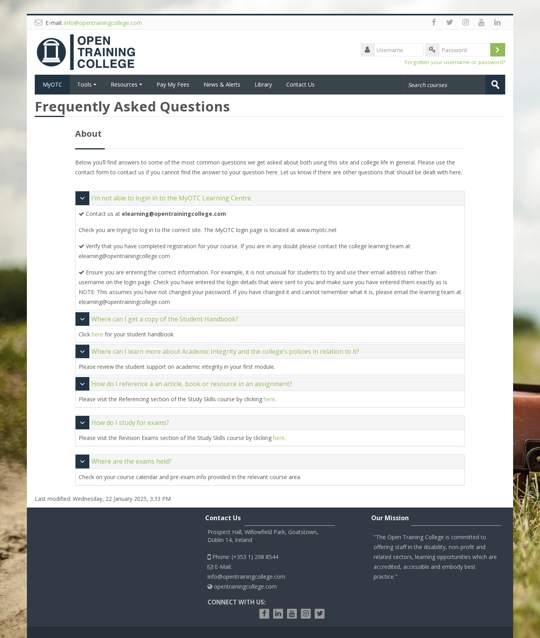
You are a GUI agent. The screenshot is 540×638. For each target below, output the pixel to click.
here (97, 334)
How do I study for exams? (130, 422)
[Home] (88, 51)
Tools (84, 84)
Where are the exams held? (131, 461)
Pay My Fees (173, 84)
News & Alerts (222, 84)
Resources (124, 84)
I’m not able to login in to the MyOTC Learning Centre (171, 198)
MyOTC (52, 84)
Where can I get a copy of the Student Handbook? (164, 319)
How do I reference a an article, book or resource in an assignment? (191, 383)
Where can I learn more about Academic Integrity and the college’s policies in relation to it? (225, 351)
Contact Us (300, 84)
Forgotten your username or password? (455, 62)
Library (263, 84)
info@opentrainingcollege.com (103, 22)
